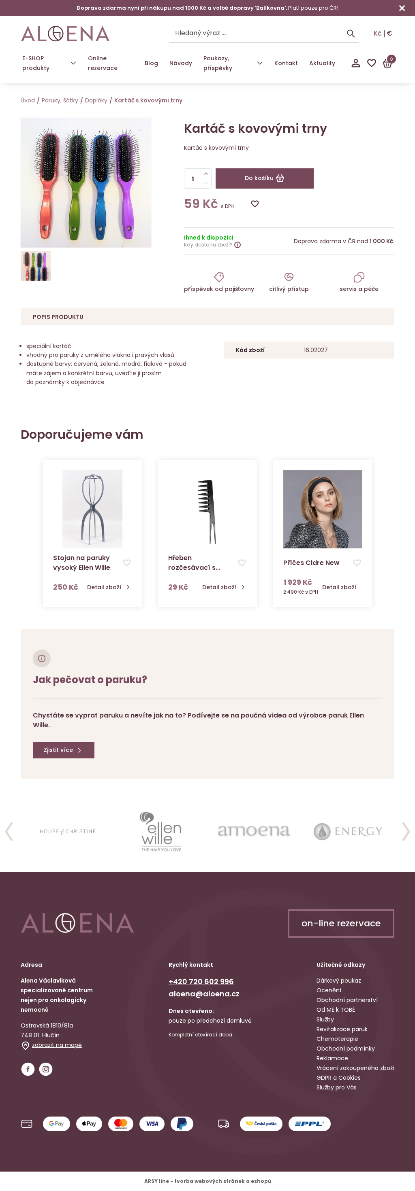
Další (406, 832)
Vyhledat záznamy (351, 33)
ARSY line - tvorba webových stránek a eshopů (207, 1181)
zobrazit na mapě (57, 1045)
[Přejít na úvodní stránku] (65, 33)
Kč (378, 33)
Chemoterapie (337, 1039)
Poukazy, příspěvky (217, 63)
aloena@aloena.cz (204, 994)
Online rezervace (103, 63)
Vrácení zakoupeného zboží (355, 1068)
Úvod (28, 100)
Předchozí (8, 832)
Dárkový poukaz (339, 981)
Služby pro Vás (337, 1087)
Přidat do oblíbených (255, 204)
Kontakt (286, 63)
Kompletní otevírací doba (200, 1035)
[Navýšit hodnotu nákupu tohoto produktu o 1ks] (206, 173)
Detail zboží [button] (104, 587)
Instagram (46, 1069)
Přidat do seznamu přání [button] (127, 563)
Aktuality (322, 63)
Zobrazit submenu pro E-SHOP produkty (73, 63)
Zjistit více (58, 750)
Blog (151, 63)
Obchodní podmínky (346, 1049)
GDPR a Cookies (339, 1078)
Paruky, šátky (60, 100)
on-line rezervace (341, 923)
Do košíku (259, 178)
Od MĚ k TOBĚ (336, 1010)
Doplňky (96, 100)
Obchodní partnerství (347, 1000)
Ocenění (329, 990)
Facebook (28, 1069)
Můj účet (356, 63)
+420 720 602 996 (201, 982)
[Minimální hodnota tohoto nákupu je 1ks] (206, 183)
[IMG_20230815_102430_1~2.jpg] (36, 266)
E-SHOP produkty (35, 63)
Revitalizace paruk (342, 1029)
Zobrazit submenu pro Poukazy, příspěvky (260, 63)
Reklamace (332, 1058)
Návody (180, 63)
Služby (325, 1019)
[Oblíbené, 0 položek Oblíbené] (372, 63)
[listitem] (219, 281)
